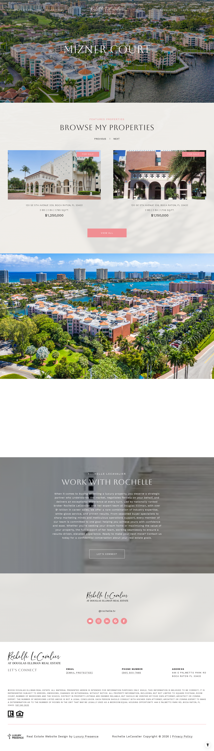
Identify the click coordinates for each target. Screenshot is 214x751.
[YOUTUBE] (90, 621)
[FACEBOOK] (124, 621)
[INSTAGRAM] (98, 621)
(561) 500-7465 (131, 672)
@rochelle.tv (107, 610)
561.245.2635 (22, 705)
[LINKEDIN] (107, 621)
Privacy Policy (182, 736)
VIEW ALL (107, 233)
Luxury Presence (86, 736)
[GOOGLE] (115, 621)
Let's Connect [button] (107, 554)
